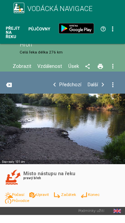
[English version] (117, 211)
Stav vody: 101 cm (13, 161)
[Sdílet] (88, 66)
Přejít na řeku (13, 32)
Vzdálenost (49, 66)
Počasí (18, 194)
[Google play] (78, 28)
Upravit (43, 194)
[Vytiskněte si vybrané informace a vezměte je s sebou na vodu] (101, 66)
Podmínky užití (91, 211)
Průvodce (20, 200)
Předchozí (70, 84)
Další (93, 84)
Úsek (73, 66)
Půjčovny (39, 29)
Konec (94, 194)
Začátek (69, 194)
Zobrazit (22, 66)
